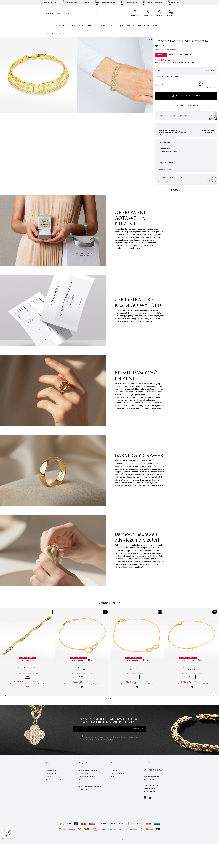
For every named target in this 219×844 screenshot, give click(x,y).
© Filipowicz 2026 (93, 839)
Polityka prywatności (109, 839)
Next (213, 696)
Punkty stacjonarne (117, 780)
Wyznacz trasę (164, 134)
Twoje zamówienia (52, 770)
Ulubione (49, 776)
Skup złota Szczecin (117, 773)
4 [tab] (114, 699)
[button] (27, 687)
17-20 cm (137, 677)
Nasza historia (116, 770)
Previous (5, 696)
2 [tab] (109, 699)
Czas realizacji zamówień (87, 776)
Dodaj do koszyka (188, 96)
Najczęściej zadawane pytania (88, 770)
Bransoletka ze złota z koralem (191, 669)
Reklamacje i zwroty (85, 780)
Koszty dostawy (84, 773)
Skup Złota (175, 2)
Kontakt (67, 13)
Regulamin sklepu (126, 839)
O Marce (49, 13)
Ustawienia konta (51, 773)
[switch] (7, 835)
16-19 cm (82, 677)
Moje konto (50, 763)
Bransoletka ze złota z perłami (27, 669)
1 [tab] (107, 699)
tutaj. (111, 739)
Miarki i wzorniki (84, 783)
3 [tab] (111, 699)
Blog (58, 13)
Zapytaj (175, 190)
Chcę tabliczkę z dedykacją (172, 115)
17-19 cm (27, 677)
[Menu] (11, 829)
